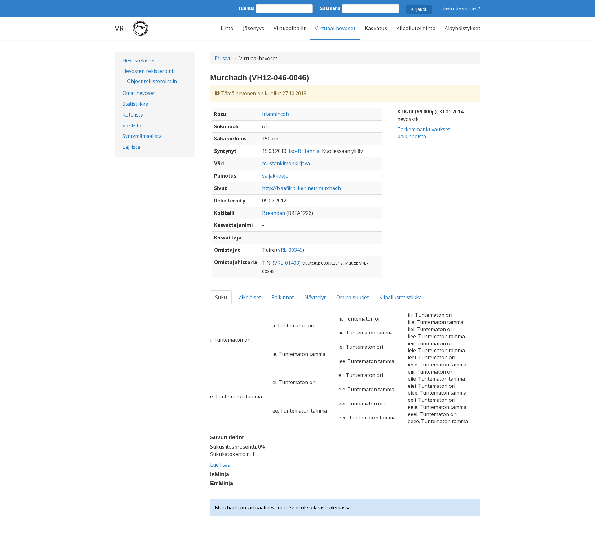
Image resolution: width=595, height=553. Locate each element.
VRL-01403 (286, 262)
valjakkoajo (275, 175)
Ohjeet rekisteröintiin (152, 81)
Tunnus (246, 8)
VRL (121, 28)
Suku (221, 297)
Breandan (273, 213)
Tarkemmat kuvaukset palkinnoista (423, 133)
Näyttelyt (315, 297)
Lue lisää (220, 464)
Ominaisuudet (352, 297)
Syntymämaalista (142, 136)
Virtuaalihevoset (335, 28)
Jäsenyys (253, 28)
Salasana (330, 8)
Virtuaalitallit (290, 28)
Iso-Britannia (304, 151)
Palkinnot (282, 297)
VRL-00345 (290, 249)
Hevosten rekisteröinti (148, 71)
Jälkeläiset (249, 297)
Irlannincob (275, 114)
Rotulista (132, 114)
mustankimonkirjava (286, 163)
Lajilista (131, 147)
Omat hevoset (138, 93)
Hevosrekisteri (139, 60)
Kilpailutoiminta (415, 28)
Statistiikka (135, 103)
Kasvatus (376, 28)
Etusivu (223, 58)
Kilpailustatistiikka (400, 297)
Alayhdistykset (462, 28)
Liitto (227, 28)
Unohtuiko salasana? (461, 8)
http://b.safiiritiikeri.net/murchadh (301, 188)
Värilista (131, 125)
